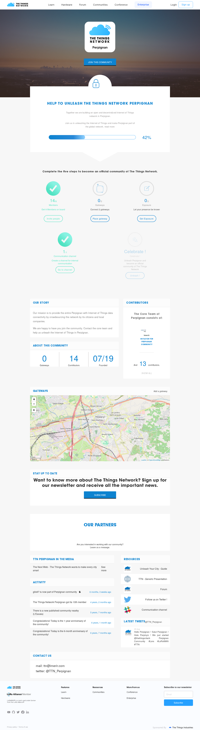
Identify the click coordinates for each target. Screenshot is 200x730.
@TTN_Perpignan (153, 621)
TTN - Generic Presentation (153, 579)
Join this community (100, 62)
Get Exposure (147, 218)
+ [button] (34, 399)
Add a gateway (160, 391)
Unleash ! (135, 275)
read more (110, 126)
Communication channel (154, 609)
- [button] (34, 404)
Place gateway (100, 218)
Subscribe (100, 495)
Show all (146, 373)
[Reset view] (34, 410)
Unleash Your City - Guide (153, 568)
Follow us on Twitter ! (156, 599)
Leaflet (143, 460)
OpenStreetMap (154, 460)
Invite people (53, 218)
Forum (163, 589)
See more (103, 568)
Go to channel (65, 269)
